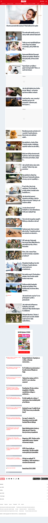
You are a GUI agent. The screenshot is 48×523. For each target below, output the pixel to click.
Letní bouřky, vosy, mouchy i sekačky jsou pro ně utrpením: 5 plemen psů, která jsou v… (31, 101)
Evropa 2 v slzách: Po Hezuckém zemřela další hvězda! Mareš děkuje (29, 420)
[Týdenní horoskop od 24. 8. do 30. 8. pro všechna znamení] (14, 381)
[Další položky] (47, 4)
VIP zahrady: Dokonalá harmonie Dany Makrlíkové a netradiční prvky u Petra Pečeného (31, 243)
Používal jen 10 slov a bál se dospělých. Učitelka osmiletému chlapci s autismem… (30, 391)
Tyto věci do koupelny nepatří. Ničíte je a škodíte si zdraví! (31, 220)
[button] (36, 479)
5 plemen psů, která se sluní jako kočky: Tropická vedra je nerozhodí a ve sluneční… (31, 231)
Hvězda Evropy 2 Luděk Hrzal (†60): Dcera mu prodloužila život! (31, 410)
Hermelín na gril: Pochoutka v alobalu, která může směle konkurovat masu (31, 276)
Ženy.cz (8, 435)
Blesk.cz (8, 375)
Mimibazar (9, 405)
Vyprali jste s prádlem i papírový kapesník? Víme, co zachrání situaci (31, 68)
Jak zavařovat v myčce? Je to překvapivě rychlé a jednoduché (31, 297)
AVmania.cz (9, 465)
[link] (6, 479)
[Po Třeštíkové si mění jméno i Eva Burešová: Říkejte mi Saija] (14, 371)
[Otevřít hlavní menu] (1, 1)
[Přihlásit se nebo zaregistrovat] (46, 1)
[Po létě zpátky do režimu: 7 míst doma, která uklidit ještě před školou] (14, 401)
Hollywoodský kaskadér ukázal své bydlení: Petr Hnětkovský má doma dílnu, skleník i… (30, 287)
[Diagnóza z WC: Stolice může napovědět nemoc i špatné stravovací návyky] (14, 441)
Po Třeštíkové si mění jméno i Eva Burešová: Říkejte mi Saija (31, 370)
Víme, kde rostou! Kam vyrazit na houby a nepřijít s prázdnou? (30, 253)
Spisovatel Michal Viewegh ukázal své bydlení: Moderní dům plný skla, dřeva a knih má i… (30, 57)
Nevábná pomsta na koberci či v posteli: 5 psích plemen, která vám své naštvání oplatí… (31, 134)
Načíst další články (24, 327)
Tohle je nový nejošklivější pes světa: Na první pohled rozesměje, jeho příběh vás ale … (31, 45)
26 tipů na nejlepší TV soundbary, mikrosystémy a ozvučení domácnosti (30, 460)
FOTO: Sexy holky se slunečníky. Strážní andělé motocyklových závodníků (30, 450)
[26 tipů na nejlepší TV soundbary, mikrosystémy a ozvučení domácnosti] (14, 462)
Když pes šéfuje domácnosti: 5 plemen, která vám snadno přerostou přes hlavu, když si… (31, 156)
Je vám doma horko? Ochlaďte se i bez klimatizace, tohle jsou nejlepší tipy (31, 209)
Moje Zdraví (9, 445)
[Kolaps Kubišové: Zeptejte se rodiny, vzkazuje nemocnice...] (14, 361)
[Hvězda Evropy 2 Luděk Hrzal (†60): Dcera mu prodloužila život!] (14, 411)
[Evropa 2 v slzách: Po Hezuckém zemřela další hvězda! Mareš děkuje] (14, 421)
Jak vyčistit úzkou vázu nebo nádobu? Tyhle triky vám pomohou (31, 167)
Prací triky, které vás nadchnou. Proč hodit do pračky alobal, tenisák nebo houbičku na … (30, 189)
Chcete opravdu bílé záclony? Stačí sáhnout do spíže (22, 25)
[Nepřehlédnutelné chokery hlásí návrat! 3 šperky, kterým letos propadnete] (14, 431)
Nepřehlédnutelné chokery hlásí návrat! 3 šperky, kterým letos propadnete (30, 430)
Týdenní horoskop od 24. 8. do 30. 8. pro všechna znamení (30, 380)
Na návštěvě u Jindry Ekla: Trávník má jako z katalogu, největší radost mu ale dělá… (31, 144)
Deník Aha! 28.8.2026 (28, 468)
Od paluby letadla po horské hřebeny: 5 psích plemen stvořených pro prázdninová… (30, 266)
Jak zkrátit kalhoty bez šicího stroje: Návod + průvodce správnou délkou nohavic (31, 90)
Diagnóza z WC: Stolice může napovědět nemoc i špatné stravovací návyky (31, 440)
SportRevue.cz (10, 455)
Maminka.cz (9, 395)
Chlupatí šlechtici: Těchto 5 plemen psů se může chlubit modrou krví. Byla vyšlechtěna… (30, 317)
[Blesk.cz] (23, 1)
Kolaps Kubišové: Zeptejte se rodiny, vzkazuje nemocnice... (31, 360)
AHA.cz (8, 365)
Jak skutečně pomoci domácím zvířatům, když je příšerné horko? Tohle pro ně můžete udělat (31, 199)
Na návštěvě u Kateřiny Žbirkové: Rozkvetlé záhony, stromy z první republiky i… (31, 177)
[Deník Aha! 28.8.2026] (14, 470)
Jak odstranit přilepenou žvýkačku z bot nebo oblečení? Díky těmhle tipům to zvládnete (31, 307)
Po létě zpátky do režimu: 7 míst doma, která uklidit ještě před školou (31, 400)
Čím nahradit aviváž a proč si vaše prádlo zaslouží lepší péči (31, 33)
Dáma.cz (8, 385)
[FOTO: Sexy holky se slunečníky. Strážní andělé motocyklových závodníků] (14, 452)
